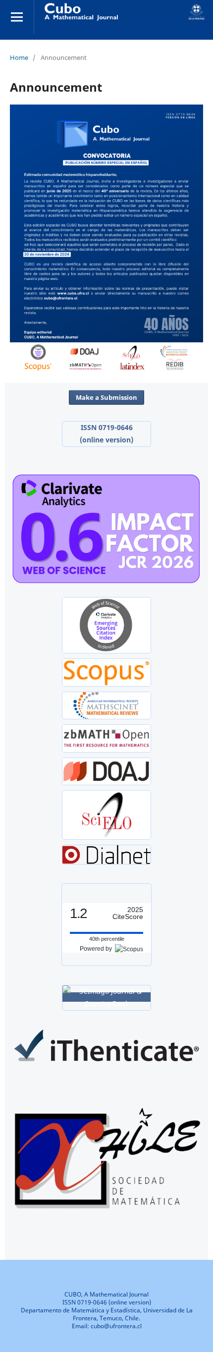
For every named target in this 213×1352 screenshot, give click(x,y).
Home (19, 57)
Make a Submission (106, 397)
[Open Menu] (17, 17)
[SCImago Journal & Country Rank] (106, 997)
